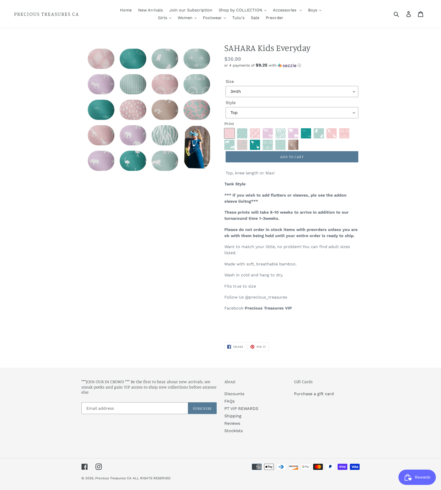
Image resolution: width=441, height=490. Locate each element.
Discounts (234, 393)
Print (229, 123)
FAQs (229, 401)
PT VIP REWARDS (241, 408)
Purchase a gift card (314, 393)
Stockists (233, 430)
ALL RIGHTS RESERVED (151, 478)
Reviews (232, 423)
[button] (292, 65)
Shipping (232, 416)
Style (231, 102)
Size (230, 81)
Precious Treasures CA (46, 14)
